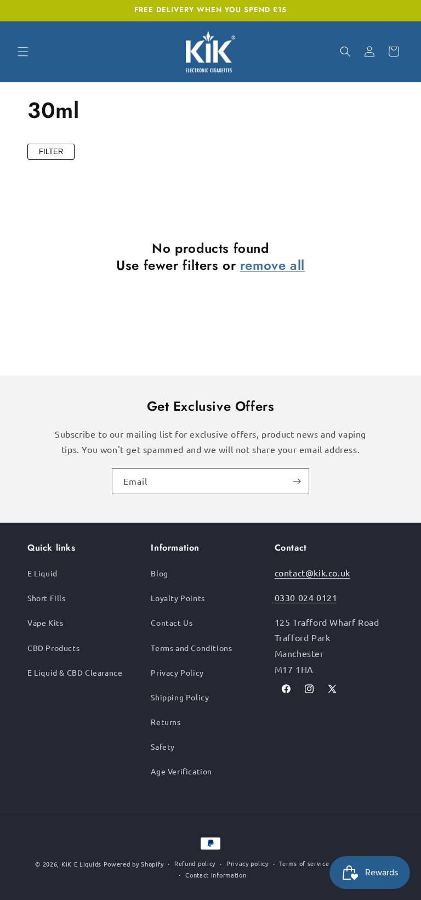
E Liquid (42, 573)
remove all (272, 265)
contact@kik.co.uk (312, 572)
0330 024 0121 (306, 597)
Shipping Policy (180, 697)
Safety (163, 746)
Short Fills (46, 598)
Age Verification (181, 771)
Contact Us (171, 622)
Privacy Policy (177, 672)
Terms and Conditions (191, 648)
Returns (165, 722)
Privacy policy (247, 863)
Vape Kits (45, 622)
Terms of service (304, 863)
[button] (23, 51)
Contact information (215, 874)
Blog (159, 573)
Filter (51, 152)
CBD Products (53, 648)
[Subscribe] (297, 481)
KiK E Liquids (81, 863)
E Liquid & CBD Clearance (74, 672)
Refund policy (194, 863)
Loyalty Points (177, 598)
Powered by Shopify (134, 863)
